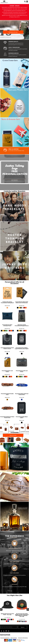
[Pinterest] (6, 631)
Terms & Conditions (4, 637)
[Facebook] (1, 631)
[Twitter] (4, 631)
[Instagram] (9, 631)
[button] (25, 1)
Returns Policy (14, 637)
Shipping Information (23, 637)
